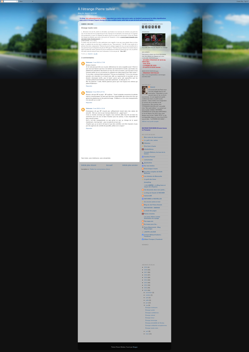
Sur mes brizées (149, 166)
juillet (147, 300)
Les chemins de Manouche (153, 176)
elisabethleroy (148, 149)
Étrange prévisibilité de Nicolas (154, 323)
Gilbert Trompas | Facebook (153, 239)
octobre (148, 295)
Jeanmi (152, 87)
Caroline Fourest (149, 156)
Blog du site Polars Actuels (153, 205)
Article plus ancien (130, 165)
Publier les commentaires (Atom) (100, 169)
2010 (146, 290)
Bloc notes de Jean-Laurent (153, 137)
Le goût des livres (150, 179)
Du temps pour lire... (150, 224)
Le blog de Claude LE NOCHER (154, 193)
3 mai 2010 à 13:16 (99, 108)
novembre (149, 292)
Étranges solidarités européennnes (156, 325)
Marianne (89, 92)
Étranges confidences (152, 312)
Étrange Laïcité (150, 310)
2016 (146, 275)
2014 (146, 280)
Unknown (89, 62)
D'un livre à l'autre (150, 146)
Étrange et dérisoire (151, 307)
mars (147, 334)
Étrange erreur (149, 318)
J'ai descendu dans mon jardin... (155, 190)
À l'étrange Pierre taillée (96, 9)
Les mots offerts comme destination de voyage (152, 217)
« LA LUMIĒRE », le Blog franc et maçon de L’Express (155, 186)
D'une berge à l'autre (151, 168)
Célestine (147, 143)
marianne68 (148, 195)
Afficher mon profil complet (150, 121)
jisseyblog (147, 182)
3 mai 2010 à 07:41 (99, 92)
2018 (146, 270)
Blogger (135, 347)
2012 (146, 285)
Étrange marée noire (151, 328)
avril (147, 331)
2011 (145, 287)
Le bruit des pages (150, 210)
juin (147, 303)
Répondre (89, 86)
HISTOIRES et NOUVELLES (153, 199)
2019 (146, 267)
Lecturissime (148, 159)
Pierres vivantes (149, 213)
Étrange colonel (150, 315)
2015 (146, 277)
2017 (146, 272)
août (147, 297)
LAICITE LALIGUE (150, 232)
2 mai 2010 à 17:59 (99, 62)
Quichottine (148, 162)
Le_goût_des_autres (151, 140)
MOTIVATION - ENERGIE (152, 207)
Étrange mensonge (151, 320)
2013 (146, 282)
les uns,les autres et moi (152, 202)
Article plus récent (88, 165)
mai (147, 305)
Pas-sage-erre (148, 221)
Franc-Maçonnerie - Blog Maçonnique (152, 228)
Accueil (109, 165)
